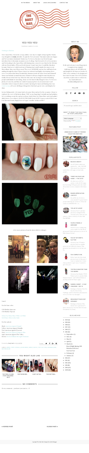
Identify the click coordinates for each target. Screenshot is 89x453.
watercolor (6, 349)
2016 (66, 329)
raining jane (52, 347)
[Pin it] (56, 343)
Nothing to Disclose (8, 50)
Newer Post (8, 426)
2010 (66, 367)
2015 (66, 332)
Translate (78, 121)
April (67, 341)
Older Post (51, 426)
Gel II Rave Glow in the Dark (10, 318)
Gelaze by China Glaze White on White (14, 316)
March (68, 344)
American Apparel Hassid (13, 326)
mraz (31, 347)
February (69, 353)
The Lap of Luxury (76, 208)
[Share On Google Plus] (53, 343)
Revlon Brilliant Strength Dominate (18, 336)
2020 (66, 320)
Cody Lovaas (6, 86)
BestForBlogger (53, 442)
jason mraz (24, 347)
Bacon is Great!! (76, 162)
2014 (66, 358)
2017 (66, 327)
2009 (66, 370)
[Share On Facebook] (49, 343)
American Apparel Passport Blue (16, 332)
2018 (66, 325)
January (68, 355)
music (35, 347)
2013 (66, 360)
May (67, 339)
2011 (66, 365)
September (70, 334)
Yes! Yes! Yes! (70, 351)
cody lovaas (15, 347)
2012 (66, 363)
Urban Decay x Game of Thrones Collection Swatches (75, 133)
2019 (66, 322)
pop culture (42, 347)
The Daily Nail (40, 442)
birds (8, 347)
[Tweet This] (46, 343)
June (67, 336)
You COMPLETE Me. (76, 254)
